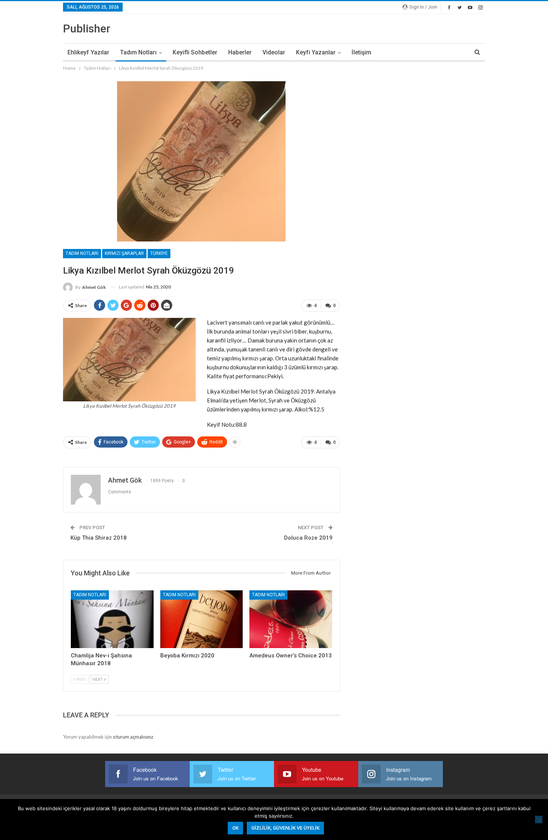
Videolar (273, 52)
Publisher (86, 28)
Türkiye (159, 253)
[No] (538, 819)
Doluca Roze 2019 (308, 537)
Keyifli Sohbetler (195, 52)
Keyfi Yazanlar (316, 52)
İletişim (361, 52)
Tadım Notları (138, 52)
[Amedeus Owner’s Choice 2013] (290, 619)
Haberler (240, 52)
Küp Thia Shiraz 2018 (98, 537)
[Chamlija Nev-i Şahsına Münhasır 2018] (112, 619)
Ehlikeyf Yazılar (88, 52)
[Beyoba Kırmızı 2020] (201, 619)
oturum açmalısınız (133, 737)
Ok (235, 828)
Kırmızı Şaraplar (124, 253)
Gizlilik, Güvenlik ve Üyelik (285, 828)
